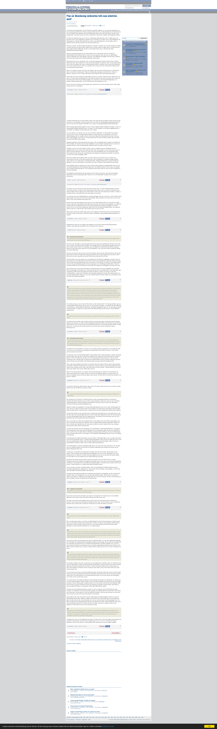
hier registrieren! (146, 8)
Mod (76, 94)
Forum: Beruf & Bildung (71, 23)
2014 (118, 717)
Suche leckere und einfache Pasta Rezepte (81, 706)
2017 (109, 717)
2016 (112, 717)
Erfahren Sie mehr (108, 726)
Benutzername (128, 5)
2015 (115, 717)
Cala (89, 701)
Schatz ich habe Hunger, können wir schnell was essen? (85, 711)
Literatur (136, 60)
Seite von (96, 25)
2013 (121, 717)
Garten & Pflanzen (139, 73)
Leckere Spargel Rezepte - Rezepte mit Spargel (82, 700)
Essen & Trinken (77, 702)
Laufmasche (91, 712)
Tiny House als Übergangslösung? (135, 44)
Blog (89, 719)
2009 (133, 717)
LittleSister (70, 482)
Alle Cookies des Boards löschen (121, 719)
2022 (93, 717)
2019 (103, 717)
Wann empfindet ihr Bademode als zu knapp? (82, 689)
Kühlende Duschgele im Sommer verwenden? (82, 694)
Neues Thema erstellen (115, 633)
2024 (87, 717)
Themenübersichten (76, 717)
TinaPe (144, 45)
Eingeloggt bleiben (130, 7)
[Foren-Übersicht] (78, 8)
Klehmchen (70, 280)
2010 (130, 717)
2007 (139, 717)
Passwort (136, 5)
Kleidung (75, 691)
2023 (90, 717)
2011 (127, 717)
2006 (142, 717)
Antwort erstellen (70, 633)
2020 (99, 717)
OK (209, 726)
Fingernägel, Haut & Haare (79, 697)
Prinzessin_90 (90, 690)
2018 (106, 717)
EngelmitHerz (105, 712)
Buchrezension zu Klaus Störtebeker (135, 56)
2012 (124, 717)
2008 (136, 717)
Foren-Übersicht (71, 719)
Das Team (111, 719)
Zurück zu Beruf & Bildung (74, 643)
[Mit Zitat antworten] (102, 89)
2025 (84, 717)
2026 (81, 717)
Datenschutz (84, 719)
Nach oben (120, 331)
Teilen (106, 90)
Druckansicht (149, 12)
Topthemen (69, 717)
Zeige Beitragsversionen (102, 94)
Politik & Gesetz (132, 53)
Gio (76, 184)
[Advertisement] (94, 107)
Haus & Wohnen (132, 46)
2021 (96, 717)
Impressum (78, 719)
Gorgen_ (144, 52)
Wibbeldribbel (105, 696)
